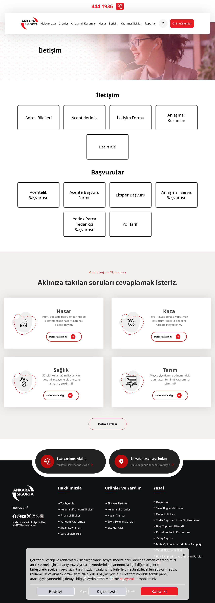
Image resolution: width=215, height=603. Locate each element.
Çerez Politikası (165, 514)
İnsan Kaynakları (70, 527)
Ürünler (63, 23)
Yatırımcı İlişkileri (131, 23)
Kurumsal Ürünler (118, 509)
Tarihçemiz (67, 503)
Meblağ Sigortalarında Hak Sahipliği (179, 544)
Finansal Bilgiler (70, 515)
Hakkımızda (48, 23)
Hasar (102, 23)
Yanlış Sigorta (164, 538)
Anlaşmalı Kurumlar (83, 23)
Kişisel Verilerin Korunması (172, 532)
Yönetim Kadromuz (72, 521)
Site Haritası (115, 527)
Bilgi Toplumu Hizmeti (169, 526)
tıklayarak (127, 578)
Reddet (56, 591)
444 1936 (102, 6)
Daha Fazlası (107, 424)
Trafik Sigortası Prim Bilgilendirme (177, 520)
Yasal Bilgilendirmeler (169, 508)
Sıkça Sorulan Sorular (121, 521)
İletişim (113, 23)
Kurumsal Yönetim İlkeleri (76, 509)
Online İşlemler (182, 23)
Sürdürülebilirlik (70, 533)
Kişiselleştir (107, 591)
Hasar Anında (116, 515)
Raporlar (150, 23)
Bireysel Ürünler (117, 503)
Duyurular (162, 502)
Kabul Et (159, 591)
